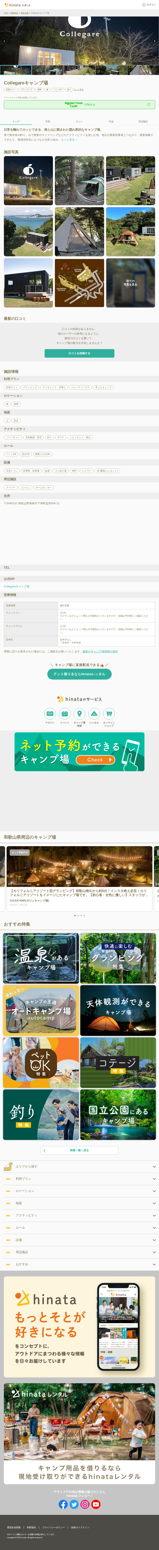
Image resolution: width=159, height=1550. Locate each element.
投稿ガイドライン (80, 1527)
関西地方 (14, 13)
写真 (47, 121)
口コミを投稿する (79, 353)
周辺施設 (143, 121)
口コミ (79, 121)
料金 (111, 121)
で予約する (89, 104)
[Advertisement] (46, 802)
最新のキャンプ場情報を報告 (100, 651)
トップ (15, 121)
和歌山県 (25, 13)
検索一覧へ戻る (79, 1150)
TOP (6, 13)
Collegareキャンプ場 (16, 586)
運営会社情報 (14, 1527)
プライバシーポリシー (53, 1527)
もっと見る (79, 90)
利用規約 (31, 1527)
